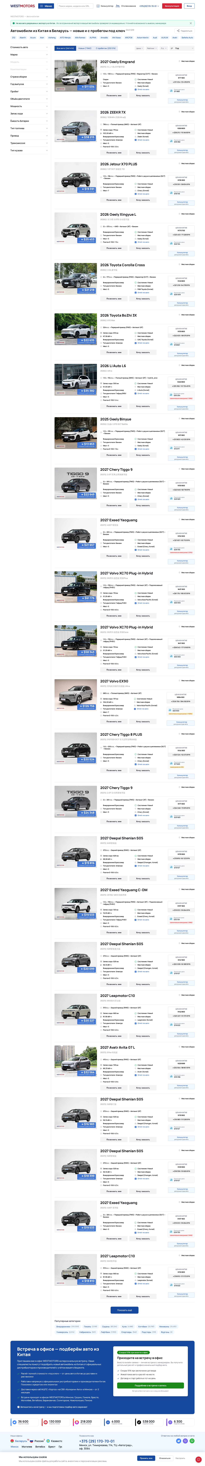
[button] (181, 90)
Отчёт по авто (143, 89)
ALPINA (93, 37)
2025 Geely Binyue (115, 419)
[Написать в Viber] (185, 1440)
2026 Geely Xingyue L (118, 214)
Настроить (180, 1458)
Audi (155, 37)
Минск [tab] (14, 1446)
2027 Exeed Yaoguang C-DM (124, 889)
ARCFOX (128, 37)
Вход (189, 6)
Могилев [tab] (27, 1446)
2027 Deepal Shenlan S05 (121, 838)
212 (13, 37)
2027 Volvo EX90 (114, 681)
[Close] (190, 23)
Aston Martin (143, 37)
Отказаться (164, 1458)
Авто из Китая (32, 16)
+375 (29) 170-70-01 (96, 1441)
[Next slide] (94, 76)
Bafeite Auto (187, 37)
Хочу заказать (143, 95)
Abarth (23, 37)
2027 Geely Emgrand (117, 61)
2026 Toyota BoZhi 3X (118, 315)
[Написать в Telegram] (178, 1440)
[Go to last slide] (58, 76)
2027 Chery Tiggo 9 (116, 469)
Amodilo (104, 37)
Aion (42, 37)
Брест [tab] (51, 1446)
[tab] (56, 91)
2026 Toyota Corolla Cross (122, 264)
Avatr (175, 37)
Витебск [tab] (40, 1446)
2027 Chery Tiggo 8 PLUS (121, 734)
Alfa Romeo (80, 37)
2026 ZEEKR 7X (113, 112)
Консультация (172, 6)
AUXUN (164, 37)
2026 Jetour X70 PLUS (118, 164)
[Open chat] (199, 1460)
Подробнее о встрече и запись (151, 1385)
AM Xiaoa (116, 37)
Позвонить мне (114, 95)
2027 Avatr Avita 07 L (117, 1047)
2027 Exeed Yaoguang (118, 520)
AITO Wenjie (65, 37)
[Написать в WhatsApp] (192, 1440)
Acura (33, 37)
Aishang (52, 37)
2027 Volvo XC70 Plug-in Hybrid (126, 573)
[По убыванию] (171, 48)
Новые (84, 48)
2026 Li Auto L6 (113, 365)
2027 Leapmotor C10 (117, 995)
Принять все (146, 1458)
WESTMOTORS (17, 16)
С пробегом (106, 48)
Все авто (65, 48)
